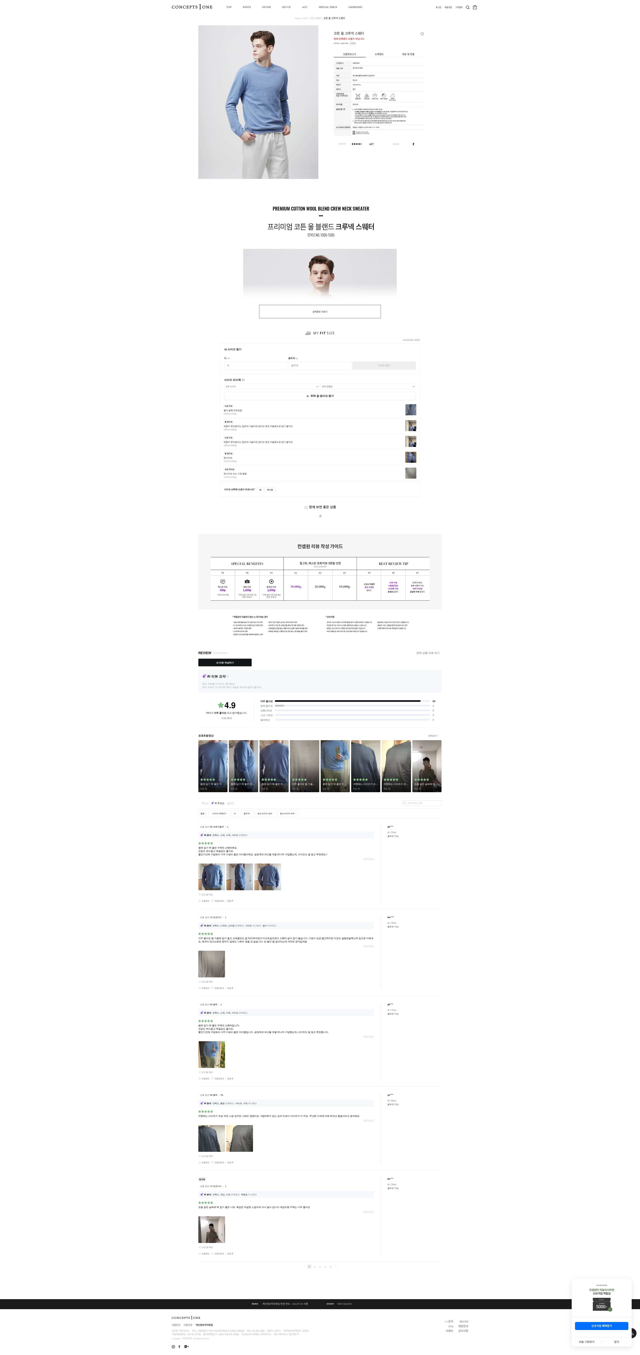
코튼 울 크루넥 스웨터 (334, 18)
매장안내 (463, 1326)
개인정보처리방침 (204, 1325)
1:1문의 (449, 1321)
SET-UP (286, 7)
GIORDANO (355, 7)
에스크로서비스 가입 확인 (285, 1334)
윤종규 (306, 1330)
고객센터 (459, 7)
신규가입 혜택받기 (601, 1326)
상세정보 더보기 (320, 312)
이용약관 (188, 1325)
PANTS (247, 7)
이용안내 (176, 1325)
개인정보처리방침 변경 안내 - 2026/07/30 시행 (285, 1304)
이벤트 (449, 1331)
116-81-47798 (194, 1334)
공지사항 (463, 1331)
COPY (353, 43)
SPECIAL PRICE (328, 7)
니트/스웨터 (315, 18)
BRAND (464, 1321)
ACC (305, 7)
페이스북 (413, 144)
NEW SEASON (344, 1304)
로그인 (438, 7)
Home (298, 18)
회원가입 (448, 7)
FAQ (450, 1326)
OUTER (266, 7)
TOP (229, 7)
